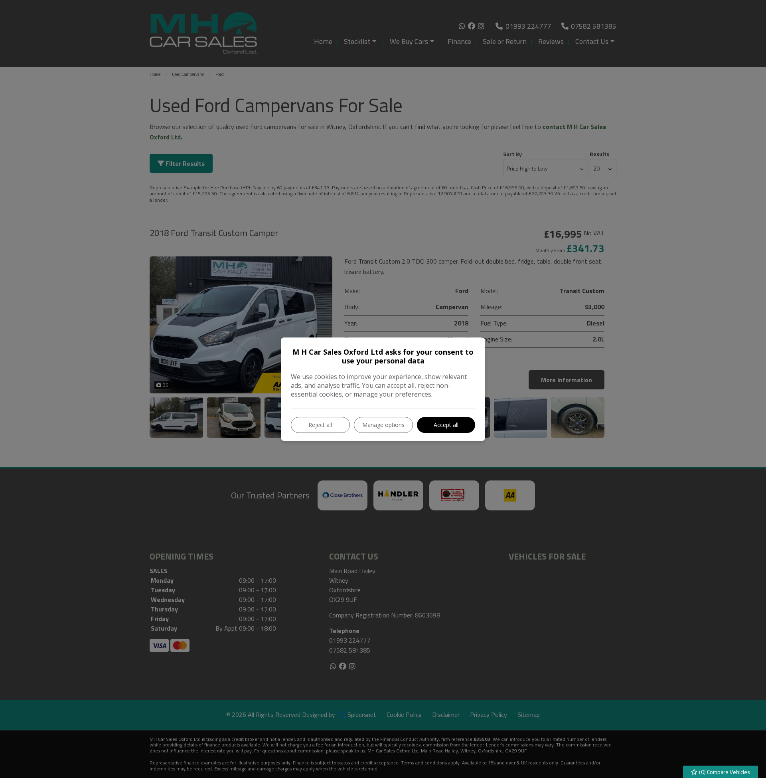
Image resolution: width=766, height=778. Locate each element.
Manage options (383, 425)
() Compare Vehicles (724, 772)
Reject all (320, 425)
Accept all (446, 425)
